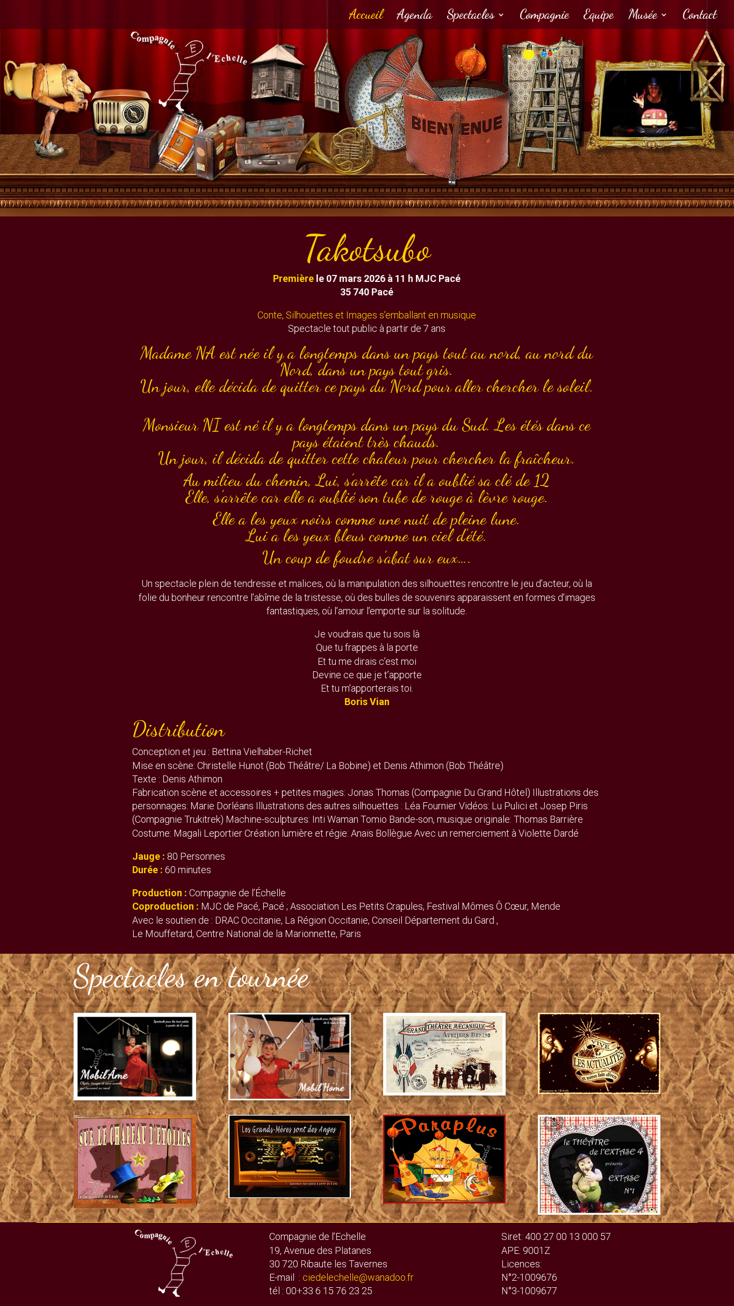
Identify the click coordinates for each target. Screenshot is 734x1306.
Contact (699, 16)
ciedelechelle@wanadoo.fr (358, 1277)
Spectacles (470, 16)
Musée (642, 16)
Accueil (366, 16)
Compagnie (544, 16)
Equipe (599, 16)
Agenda (414, 16)
